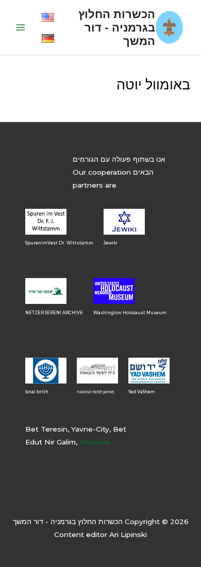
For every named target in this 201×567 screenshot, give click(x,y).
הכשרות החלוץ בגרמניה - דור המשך (116, 27)
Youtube (94, 442)
